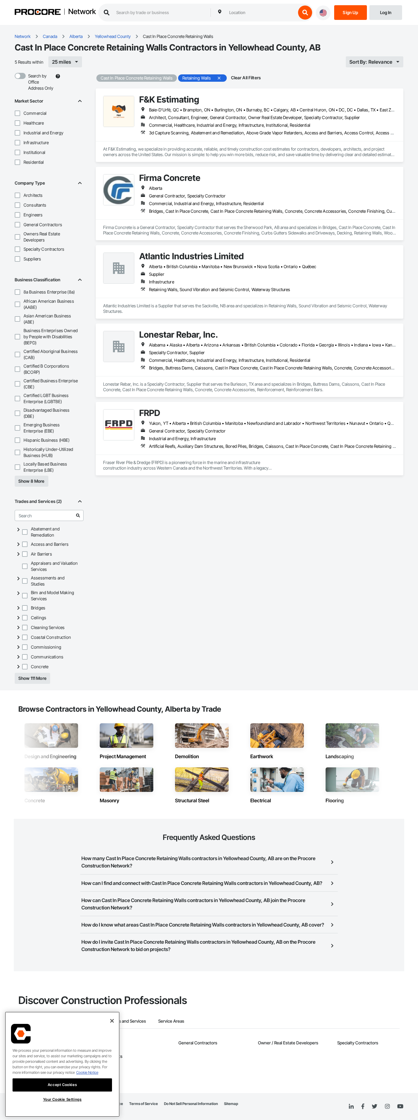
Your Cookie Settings (62, 1099)
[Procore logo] (38, 13)
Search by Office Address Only (40, 82)
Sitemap (231, 1103)
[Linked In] (351, 1106)
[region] (62, 1064)
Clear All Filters (246, 77)
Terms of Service (143, 1103)
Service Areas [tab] (171, 1021)
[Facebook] (362, 1106)
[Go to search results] (78, 515)
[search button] (305, 13)
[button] (17, 113)
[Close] (112, 1021)
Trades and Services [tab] (127, 1021)
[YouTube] (400, 1106)
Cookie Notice (87, 1072)
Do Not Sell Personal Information (191, 1103)
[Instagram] (387, 1107)
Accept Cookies (62, 1084)
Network (82, 12)
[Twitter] (374, 1106)
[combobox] (261, 13)
